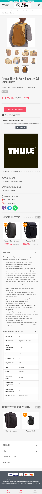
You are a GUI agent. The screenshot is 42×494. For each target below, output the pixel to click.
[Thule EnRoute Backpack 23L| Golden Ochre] (8, 52)
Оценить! (21, 127)
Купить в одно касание (15, 109)
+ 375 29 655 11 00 (9, 200)
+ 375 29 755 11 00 (9, 203)
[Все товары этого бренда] (21, 150)
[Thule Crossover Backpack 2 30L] (11, 420)
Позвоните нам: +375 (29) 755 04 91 (21, 1)
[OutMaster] (22, 5)
